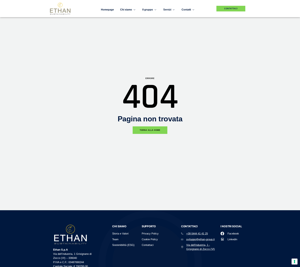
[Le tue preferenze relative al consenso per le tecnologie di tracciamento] (295, 261)
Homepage (107, 9)
